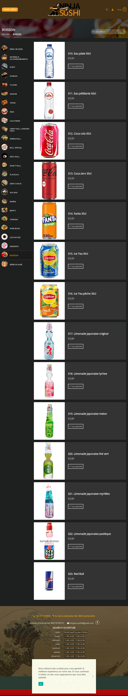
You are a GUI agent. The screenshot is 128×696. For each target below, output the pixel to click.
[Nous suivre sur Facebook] (97, 622)
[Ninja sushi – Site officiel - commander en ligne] (64, 9)
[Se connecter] (112, 9)
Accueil (6, 34)
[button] (122, 9)
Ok (41, 684)
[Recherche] (107, 9)
